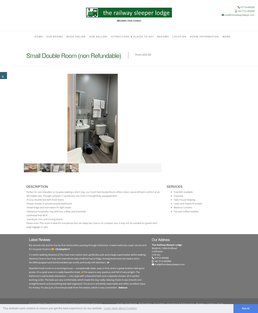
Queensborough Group (89, 303)
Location (180, 36)
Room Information (204, 36)
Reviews (163, 36)
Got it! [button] (246, 308)
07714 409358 (161, 257)
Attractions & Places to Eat (132, 36)
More (226, 36)
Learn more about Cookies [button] (120, 308)
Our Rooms (54, 36)
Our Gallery (98, 36)
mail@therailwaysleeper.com (170, 264)
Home (39, 36)
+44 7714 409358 (162, 261)
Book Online (76, 36)
